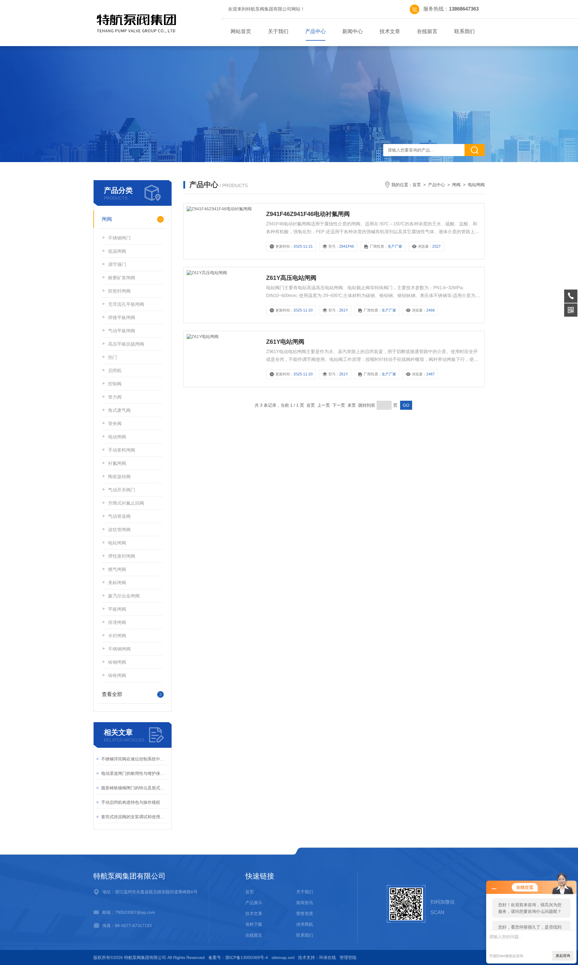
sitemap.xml (283, 957)
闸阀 (107, 219)
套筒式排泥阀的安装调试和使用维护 (134, 816)
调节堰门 (117, 264)
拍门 (112, 357)
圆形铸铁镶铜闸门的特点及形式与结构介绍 (134, 787)
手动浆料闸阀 (121, 450)
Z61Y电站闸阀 (285, 341)
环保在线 (327, 957)
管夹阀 (115, 423)
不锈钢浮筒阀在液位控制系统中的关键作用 (134, 759)
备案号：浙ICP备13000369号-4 (238, 957)
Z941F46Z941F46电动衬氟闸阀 (308, 214)
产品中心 (315, 31)
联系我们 (464, 31)
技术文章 (390, 31)
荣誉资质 (304, 913)
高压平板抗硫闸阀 (126, 343)
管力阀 (115, 396)
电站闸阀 (117, 542)
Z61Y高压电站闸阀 (291, 277)
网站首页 (241, 31)
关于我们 (278, 31)
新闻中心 (352, 31)
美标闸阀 (117, 582)
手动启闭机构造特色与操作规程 (130, 802)
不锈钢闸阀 (119, 648)
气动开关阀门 (121, 489)
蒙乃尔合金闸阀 (124, 595)
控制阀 (115, 383)
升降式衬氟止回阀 (126, 503)
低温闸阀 (117, 251)
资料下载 (253, 924)
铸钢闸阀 (117, 662)
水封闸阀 (117, 635)
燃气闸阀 (117, 569)
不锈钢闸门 (119, 237)
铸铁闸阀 (117, 675)
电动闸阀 (117, 436)
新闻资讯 (304, 902)
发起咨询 (563, 956)
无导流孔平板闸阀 (126, 304)
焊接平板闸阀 (121, 317)
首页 (416, 184)
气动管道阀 (119, 516)
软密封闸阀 (119, 290)
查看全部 (112, 694)
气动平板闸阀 (121, 330)
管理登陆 (348, 957)
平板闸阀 (117, 609)
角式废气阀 (119, 410)
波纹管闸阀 (119, 529)
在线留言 (427, 31)
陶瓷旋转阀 (119, 476)
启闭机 (115, 370)
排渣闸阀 (117, 622)
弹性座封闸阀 (121, 556)
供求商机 (304, 924)
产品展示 (253, 902)
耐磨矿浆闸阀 (121, 277)
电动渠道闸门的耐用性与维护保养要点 (134, 773)
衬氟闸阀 (117, 463)
